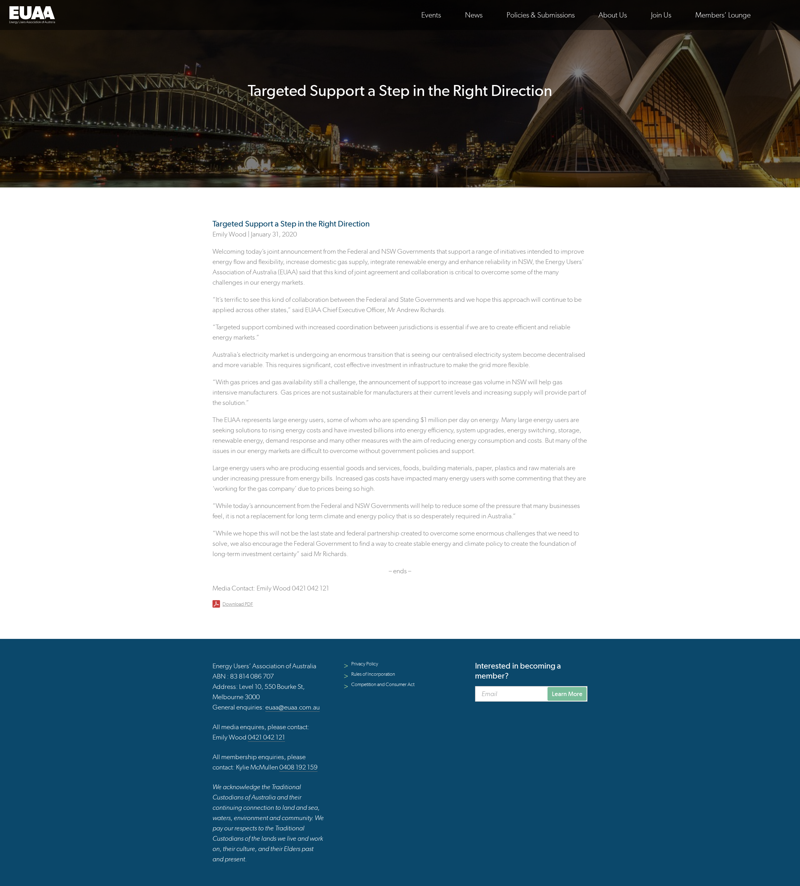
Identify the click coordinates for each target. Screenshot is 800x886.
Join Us (661, 14)
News (473, 14)
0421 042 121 (266, 737)
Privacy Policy (364, 664)
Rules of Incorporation (373, 674)
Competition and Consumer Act (382, 684)
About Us (612, 14)
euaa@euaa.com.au (292, 707)
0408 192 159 (298, 767)
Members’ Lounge (723, 14)
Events (431, 14)
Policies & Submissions (541, 14)
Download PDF (237, 604)
